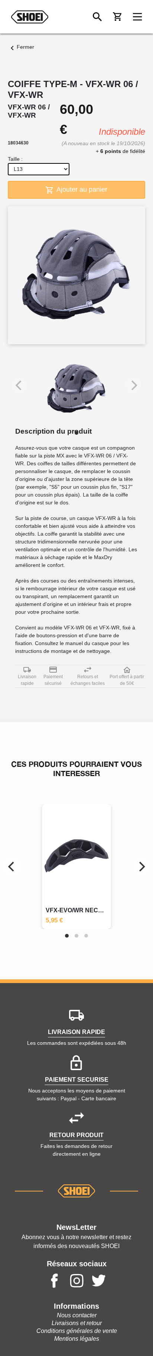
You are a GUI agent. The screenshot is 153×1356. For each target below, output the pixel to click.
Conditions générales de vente (76, 1331)
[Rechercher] (97, 16)
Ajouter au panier (81, 189)
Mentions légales (76, 1339)
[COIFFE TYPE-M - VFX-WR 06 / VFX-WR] (76, 389)
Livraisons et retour (77, 1323)
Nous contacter (77, 1315)
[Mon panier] (117, 16)
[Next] (141, 866)
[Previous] (12, 866)
